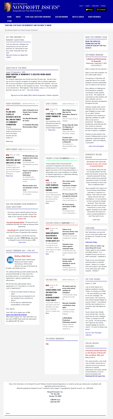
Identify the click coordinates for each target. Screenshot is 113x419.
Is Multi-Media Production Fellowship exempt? (69, 320)
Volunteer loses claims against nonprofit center (67, 246)
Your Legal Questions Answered (38, 17)
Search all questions (39, 95)
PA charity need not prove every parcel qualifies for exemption (69, 289)
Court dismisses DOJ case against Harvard (52, 187)
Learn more (22, 242)
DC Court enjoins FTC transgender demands (69, 195)
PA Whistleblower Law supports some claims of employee (30, 158)
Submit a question (52, 95)
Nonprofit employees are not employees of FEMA (13, 160)
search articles (29, 149)
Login (87, 46)
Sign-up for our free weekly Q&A (21, 95)
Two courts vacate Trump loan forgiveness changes (69, 183)
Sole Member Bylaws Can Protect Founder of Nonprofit (21, 30)
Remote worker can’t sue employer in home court (30, 188)
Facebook (102, 9)
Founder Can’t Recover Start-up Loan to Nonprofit (70, 140)
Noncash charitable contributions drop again (69, 305)
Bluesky (90, 9)
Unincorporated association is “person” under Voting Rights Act (53, 237)
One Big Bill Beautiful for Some (30, 120)
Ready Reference (94, 17)
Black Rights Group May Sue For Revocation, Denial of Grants (69, 113)
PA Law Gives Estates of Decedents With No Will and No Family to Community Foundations (13, 118)
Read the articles (92, 41)
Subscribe (95, 5)
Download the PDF (92, 43)
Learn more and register (96, 146)
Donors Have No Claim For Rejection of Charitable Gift (70, 127)
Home (9, 17)
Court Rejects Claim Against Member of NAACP (53, 116)
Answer (36, 90)
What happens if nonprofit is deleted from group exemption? (28, 75)
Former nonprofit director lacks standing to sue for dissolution (68, 262)
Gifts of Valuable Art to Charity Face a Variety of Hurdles (30, 112)
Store (9, 21)
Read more (9, 141)
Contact (103, 5)
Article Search (78, 17)
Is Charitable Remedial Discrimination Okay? (30, 126)
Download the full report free (95, 376)
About (18, 17)
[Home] (38, 7)
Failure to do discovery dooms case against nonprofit (70, 232)
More (47, 203)
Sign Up (96, 46)
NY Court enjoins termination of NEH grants (68, 207)
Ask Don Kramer (61, 17)
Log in (81, 5)
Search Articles (29, 103)
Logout (87, 5)
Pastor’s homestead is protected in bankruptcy (30, 173)
